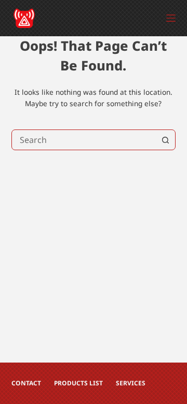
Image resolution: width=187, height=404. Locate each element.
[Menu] (171, 18)
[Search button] (165, 140)
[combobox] (84, 139)
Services (130, 383)
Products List (78, 383)
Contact (26, 383)
